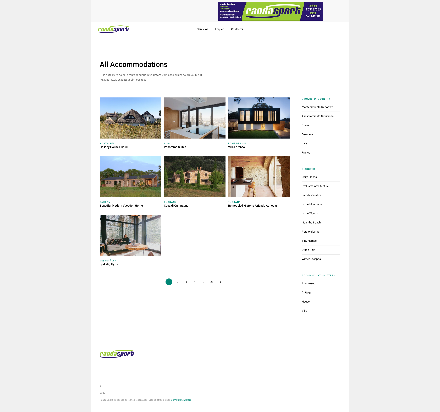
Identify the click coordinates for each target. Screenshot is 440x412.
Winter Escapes (311, 259)
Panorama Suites (175, 147)
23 (211, 282)
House (306, 302)
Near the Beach (311, 223)
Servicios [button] (202, 29)
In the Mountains (312, 204)
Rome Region (237, 143)
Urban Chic (308, 250)
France (306, 153)
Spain (305, 125)
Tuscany (170, 202)
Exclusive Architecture (315, 186)
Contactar (237, 29)
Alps (167, 143)
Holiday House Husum (114, 147)
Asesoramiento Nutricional (318, 116)
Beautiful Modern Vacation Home (121, 206)
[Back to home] (114, 29)
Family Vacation (312, 195)
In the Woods (310, 213)
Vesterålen (108, 260)
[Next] (220, 281)
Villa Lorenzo (236, 147)
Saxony (105, 202)
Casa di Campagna (176, 206)
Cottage (306, 292)
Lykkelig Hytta (109, 264)
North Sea (107, 143)
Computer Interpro (181, 399)
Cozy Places (309, 177)
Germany (307, 134)
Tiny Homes (309, 241)
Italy (304, 143)
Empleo (219, 29)
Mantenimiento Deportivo (317, 107)
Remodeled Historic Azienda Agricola (252, 206)
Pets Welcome (311, 232)
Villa (304, 311)
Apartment (308, 283)
